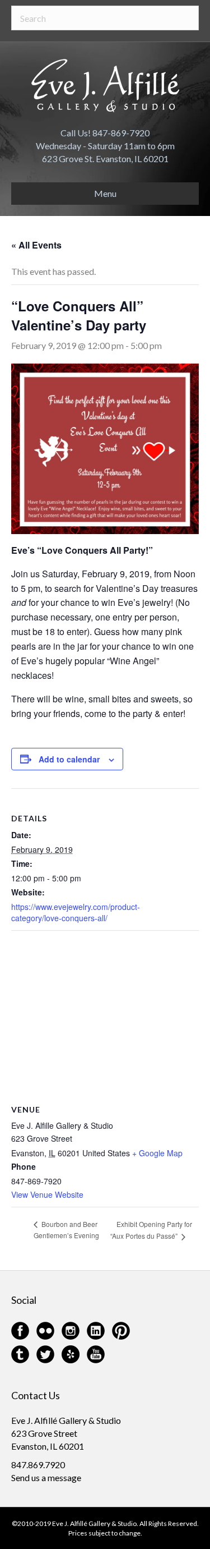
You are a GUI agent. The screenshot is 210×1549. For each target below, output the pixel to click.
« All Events (36, 244)
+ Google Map (157, 1153)
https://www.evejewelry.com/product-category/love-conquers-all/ (75, 912)
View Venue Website (47, 1194)
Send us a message (46, 1477)
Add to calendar (69, 759)
